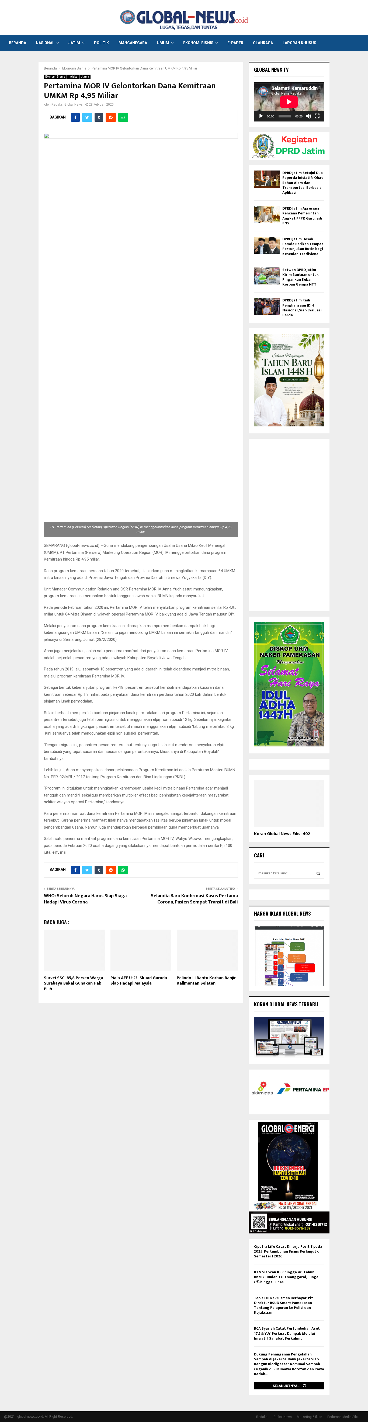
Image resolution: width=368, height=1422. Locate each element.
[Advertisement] (289, 525)
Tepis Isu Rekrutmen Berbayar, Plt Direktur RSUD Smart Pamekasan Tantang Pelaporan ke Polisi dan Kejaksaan (283, 1305)
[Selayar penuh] (317, 116)
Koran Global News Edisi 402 (282, 833)
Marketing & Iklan (309, 1417)
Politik (101, 43)
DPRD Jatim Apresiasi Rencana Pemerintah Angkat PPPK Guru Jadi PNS (302, 215)
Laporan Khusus (299, 43)
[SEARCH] (318, 873)
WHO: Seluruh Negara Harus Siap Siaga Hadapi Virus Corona (85, 899)
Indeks (73, 76)
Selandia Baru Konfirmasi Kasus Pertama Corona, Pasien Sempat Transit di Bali (194, 899)
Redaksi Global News (67, 104)
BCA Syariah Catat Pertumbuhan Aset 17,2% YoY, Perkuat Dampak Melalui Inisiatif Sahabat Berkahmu (287, 1333)
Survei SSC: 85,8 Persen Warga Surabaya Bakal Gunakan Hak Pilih (73, 983)
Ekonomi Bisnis (198, 43)
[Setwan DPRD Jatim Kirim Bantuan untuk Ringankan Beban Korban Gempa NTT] (267, 275)
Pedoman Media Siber (343, 1417)
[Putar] (261, 116)
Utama (85, 76)
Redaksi (262, 1417)
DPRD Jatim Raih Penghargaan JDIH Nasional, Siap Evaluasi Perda (302, 307)
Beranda (17, 43)
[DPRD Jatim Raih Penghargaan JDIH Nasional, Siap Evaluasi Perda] (267, 306)
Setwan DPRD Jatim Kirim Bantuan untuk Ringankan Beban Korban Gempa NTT (300, 277)
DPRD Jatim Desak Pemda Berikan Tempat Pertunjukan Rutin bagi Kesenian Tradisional (302, 246)
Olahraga (263, 43)
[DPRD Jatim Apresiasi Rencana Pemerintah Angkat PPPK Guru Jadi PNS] (267, 214)
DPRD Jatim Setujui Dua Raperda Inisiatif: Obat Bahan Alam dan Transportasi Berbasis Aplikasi (302, 183)
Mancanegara (133, 43)
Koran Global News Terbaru (286, 1004)
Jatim (74, 43)
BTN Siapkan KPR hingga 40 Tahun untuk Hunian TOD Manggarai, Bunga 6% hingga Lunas (286, 1277)
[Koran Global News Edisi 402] (289, 803)
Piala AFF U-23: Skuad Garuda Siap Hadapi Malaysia (138, 980)
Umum (163, 43)
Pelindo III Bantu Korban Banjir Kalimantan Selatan (206, 980)
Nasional (45, 43)
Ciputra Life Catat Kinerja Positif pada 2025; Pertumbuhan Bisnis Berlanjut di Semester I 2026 (288, 1251)
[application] (289, 101)
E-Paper (235, 43)
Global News (282, 1417)
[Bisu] (308, 116)
